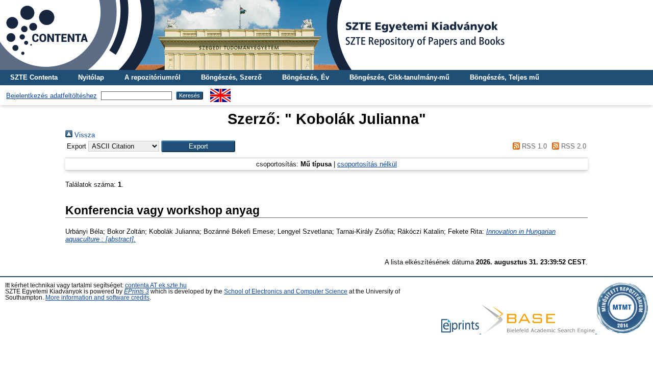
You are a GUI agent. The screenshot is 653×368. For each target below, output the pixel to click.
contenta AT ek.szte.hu (156, 285)
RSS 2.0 (572, 146)
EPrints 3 (136, 291)
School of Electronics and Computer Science (285, 291)
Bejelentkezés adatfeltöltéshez (51, 96)
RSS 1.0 (533, 146)
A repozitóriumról (152, 77)
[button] (198, 146)
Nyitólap (91, 77)
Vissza (83, 135)
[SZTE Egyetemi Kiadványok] (326, 35)
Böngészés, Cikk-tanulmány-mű (399, 77)
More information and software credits (97, 298)
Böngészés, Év (305, 77)
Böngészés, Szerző (231, 77)
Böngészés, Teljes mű (504, 77)
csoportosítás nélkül (367, 164)
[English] (220, 92)
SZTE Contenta (34, 77)
